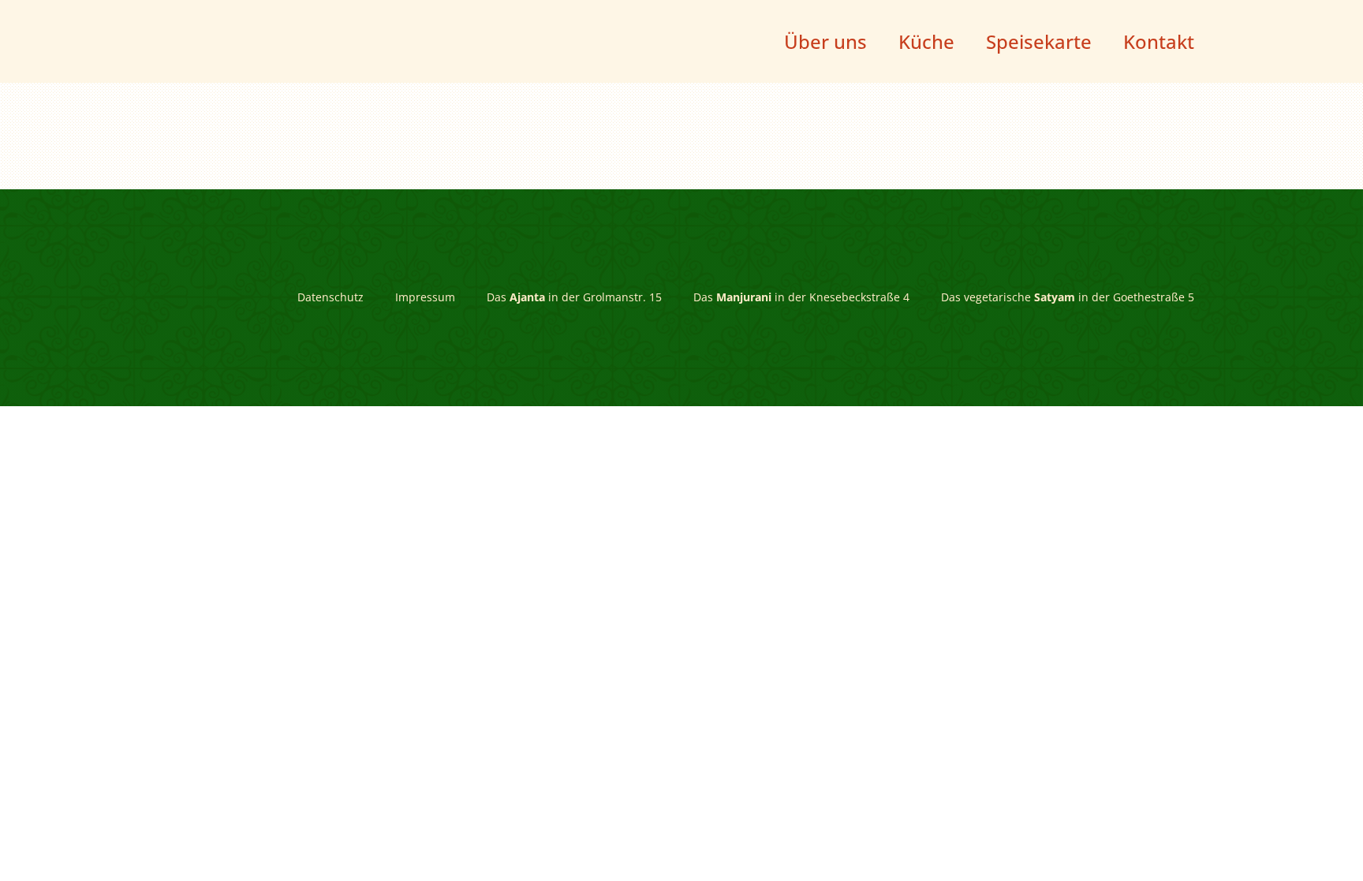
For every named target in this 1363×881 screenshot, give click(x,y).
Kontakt (1158, 41)
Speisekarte (1039, 41)
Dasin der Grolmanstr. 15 (574, 297)
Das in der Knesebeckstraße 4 (801, 297)
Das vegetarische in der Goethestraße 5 (1067, 297)
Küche (926, 41)
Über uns (825, 41)
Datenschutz (330, 297)
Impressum (425, 297)
